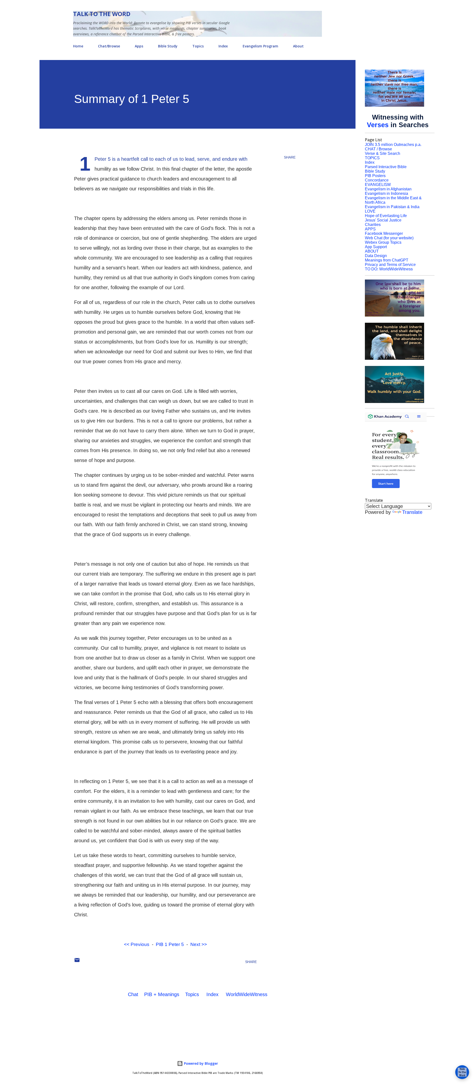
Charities (373, 224)
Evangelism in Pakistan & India (392, 207)
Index (223, 46)
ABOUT (372, 251)
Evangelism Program (260, 46)
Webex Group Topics (383, 242)
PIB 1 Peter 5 (170, 944)
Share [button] (290, 157)
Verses (378, 125)
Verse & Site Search (382, 153)
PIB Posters (375, 176)
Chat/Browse (109, 46)
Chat (133, 994)
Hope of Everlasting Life (386, 216)
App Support (376, 247)
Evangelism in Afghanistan (388, 189)
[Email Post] (77, 962)
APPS (370, 229)
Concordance (377, 180)
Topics (198, 46)
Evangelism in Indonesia (386, 193)
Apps (139, 46)
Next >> (198, 944)
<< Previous (136, 944)
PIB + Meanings (161, 994)
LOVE (370, 211)
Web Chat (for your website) (389, 238)
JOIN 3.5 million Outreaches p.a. (393, 144)
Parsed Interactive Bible (386, 167)
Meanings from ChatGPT (386, 260)
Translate (412, 512)
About (298, 46)
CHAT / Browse (378, 149)
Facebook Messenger (384, 233)
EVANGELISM (378, 184)
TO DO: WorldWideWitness (389, 269)
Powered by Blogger (200, 1063)
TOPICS (372, 158)
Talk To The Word (101, 14)
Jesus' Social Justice (383, 220)
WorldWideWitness (246, 994)
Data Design (376, 256)
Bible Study (168, 46)
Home (78, 46)
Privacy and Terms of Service (390, 264)
